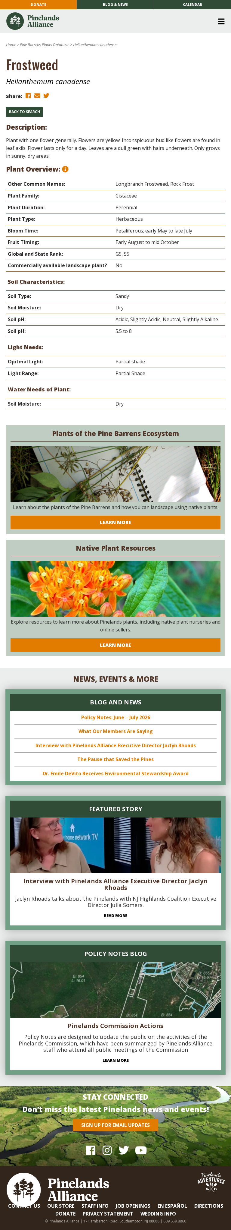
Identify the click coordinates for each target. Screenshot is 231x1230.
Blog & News (115, 4)
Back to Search (24, 111)
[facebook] (28, 96)
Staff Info (95, 1206)
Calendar (192, 4)
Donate (38, 4)
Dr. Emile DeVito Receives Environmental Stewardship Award (116, 773)
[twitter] (46, 96)
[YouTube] (140, 1150)
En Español (172, 1206)
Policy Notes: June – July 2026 (115, 717)
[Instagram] (107, 1150)
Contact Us (24, 1206)
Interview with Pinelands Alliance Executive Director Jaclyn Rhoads (115, 745)
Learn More (115, 522)
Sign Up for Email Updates (115, 1125)
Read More (115, 915)
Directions (208, 1206)
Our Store (60, 1206)
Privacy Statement (108, 1213)
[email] (37, 96)
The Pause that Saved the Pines (115, 759)
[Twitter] (124, 1150)
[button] (113, 21)
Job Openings (133, 1206)
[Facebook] (90, 1150)
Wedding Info (158, 1213)
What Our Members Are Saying (116, 731)
